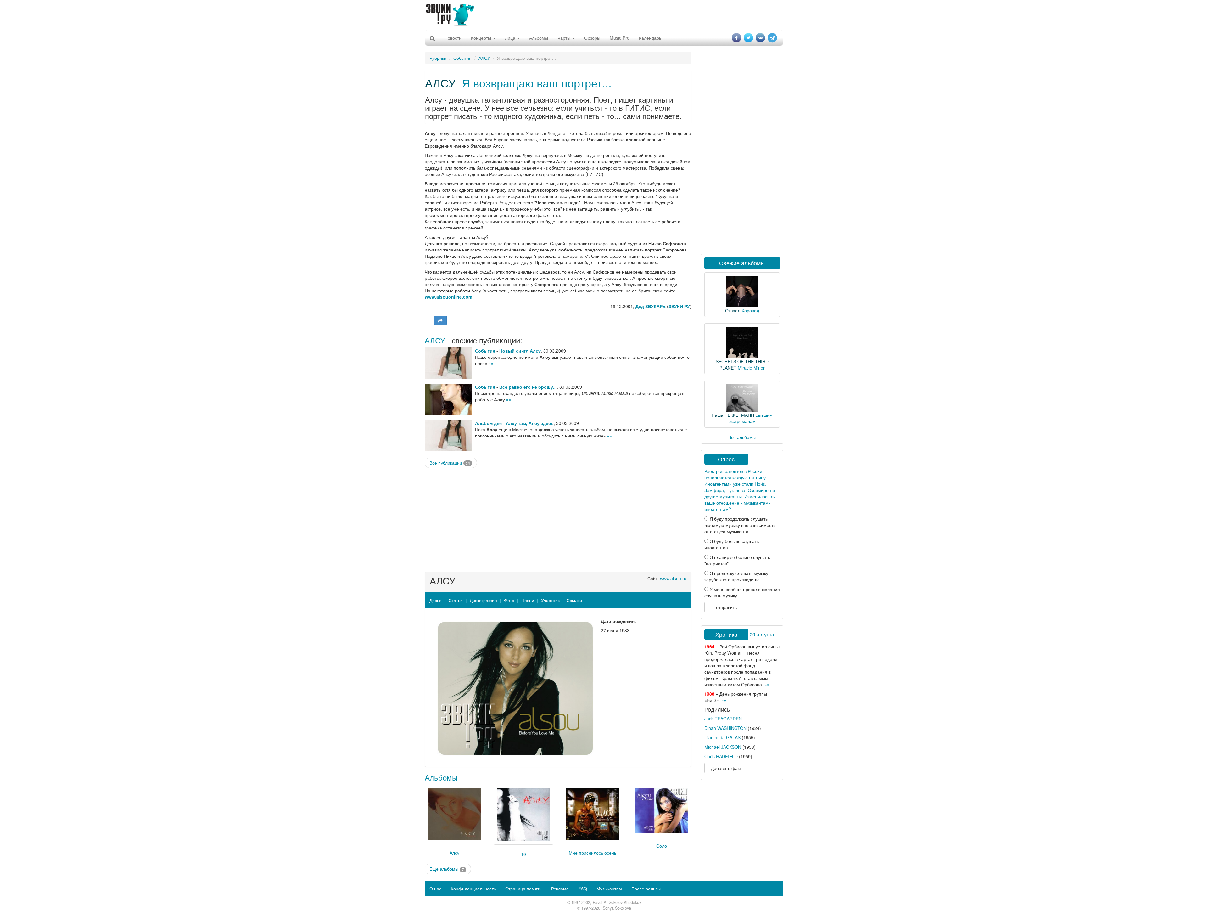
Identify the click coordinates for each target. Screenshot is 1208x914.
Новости (453, 38)
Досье (435, 600)
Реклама (560, 888)
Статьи (456, 600)
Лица (511, 38)
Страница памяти (523, 888)
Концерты (481, 38)
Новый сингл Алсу (520, 350)
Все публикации (449, 463)
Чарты (564, 38)
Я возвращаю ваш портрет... (537, 83)
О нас (435, 888)
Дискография (483, 600)
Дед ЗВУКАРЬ (650, 306)
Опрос (726, 459)
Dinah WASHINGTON (725, 728)
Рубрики (437, 58)
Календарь (650, 38)
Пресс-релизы (646, 888)
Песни (527, 600)
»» (491, 363)
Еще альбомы (446, 869)
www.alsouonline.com (448, 297)
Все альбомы (742, 437)
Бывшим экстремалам (751, 418)
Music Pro (619, 38)
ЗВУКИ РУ (679, 306)
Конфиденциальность (473, 888)
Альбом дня (488, 423)
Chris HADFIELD (721, 756)
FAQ (582, 888)
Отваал (732, 310)
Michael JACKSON (722, 747)
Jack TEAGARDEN (723, 718)
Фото (509, 600)
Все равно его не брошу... (528, 387)
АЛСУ (484, 58)
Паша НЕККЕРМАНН (733, 415)
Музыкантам (609, 888)
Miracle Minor (751, 367)
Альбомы (538, 38)
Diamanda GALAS (722, 737)
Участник (550, 600)
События (462, 58)
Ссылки (574, 600)
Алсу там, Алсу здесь (530, 423)
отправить (726, 607)
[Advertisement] (604, 14)
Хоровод (750, 310)
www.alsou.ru (673, 578)
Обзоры (592, 38)
